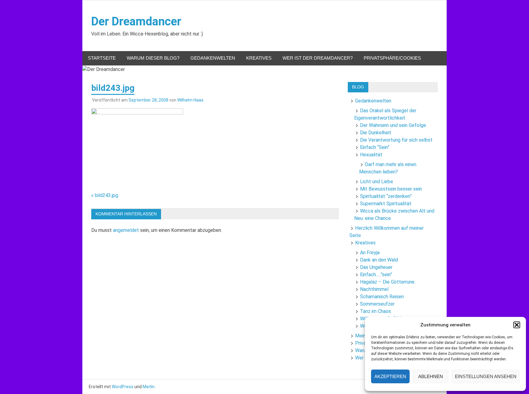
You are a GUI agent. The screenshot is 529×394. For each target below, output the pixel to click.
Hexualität (371, 155)
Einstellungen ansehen (485, 376)
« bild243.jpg (104, 195)
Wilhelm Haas (190, 100)
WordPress (122, 386)
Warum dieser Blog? (153, 58)
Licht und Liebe (376, 181)
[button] (517, 325)
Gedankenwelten (212, 58)
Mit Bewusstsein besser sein (391, 189)
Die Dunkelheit (375, 133)
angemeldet (126, 230)
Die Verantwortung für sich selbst (396, 140)
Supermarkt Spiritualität (385, 203)
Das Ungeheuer (376, 267)
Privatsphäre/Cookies (392, 58)
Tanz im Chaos (375, 311)
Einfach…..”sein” (376, 274)
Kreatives (259, 58)
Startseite (102, 58)
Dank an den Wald (379, 260)
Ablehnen (430, 376)
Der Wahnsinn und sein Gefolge (393, 125)
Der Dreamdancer (136, 21)
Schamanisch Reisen (382, 296)
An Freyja (370, 252)
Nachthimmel (374, 289)
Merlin (149, 386)
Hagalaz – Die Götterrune (387, 282)
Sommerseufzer (377, 304)
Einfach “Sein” (374, 147)
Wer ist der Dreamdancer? (318, 58)
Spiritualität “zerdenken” (386, 196)
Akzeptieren (390, 376)
